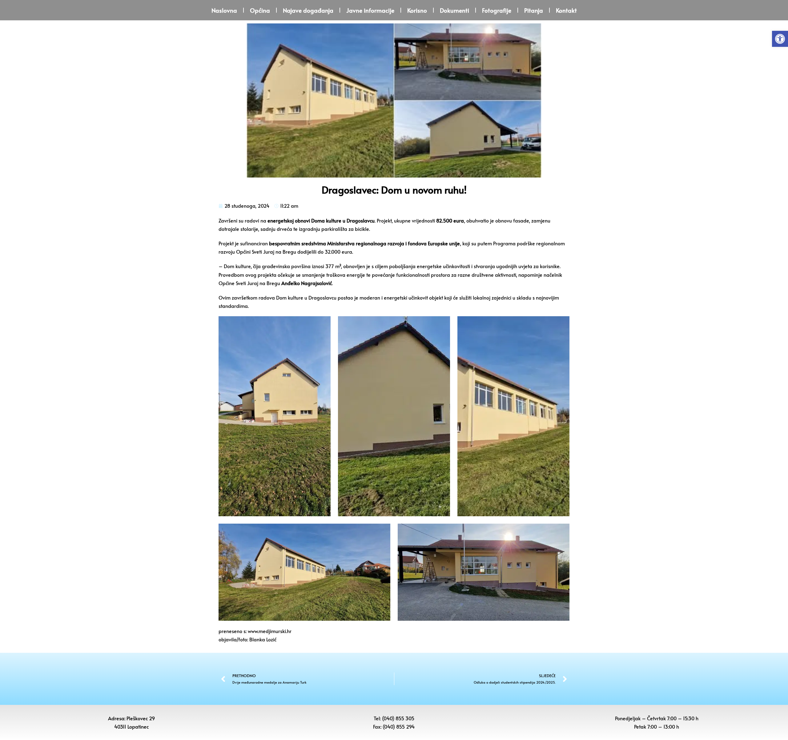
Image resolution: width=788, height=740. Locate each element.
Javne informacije (370, 10)
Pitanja (533, 10)
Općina (260, 10)
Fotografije (496, 10)
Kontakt (566, 10)
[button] (780, 39)
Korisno (417, 10)
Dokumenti (454, 10)
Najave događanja (308, 10)
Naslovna (224, 10)
